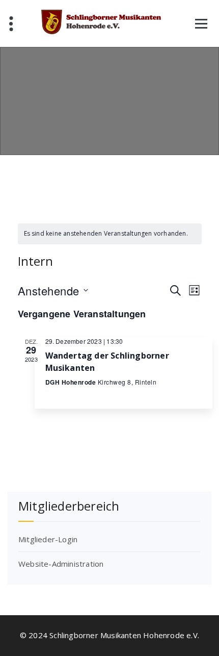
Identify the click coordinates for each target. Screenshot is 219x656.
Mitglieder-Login (47, 539)
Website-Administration (60, 564)
